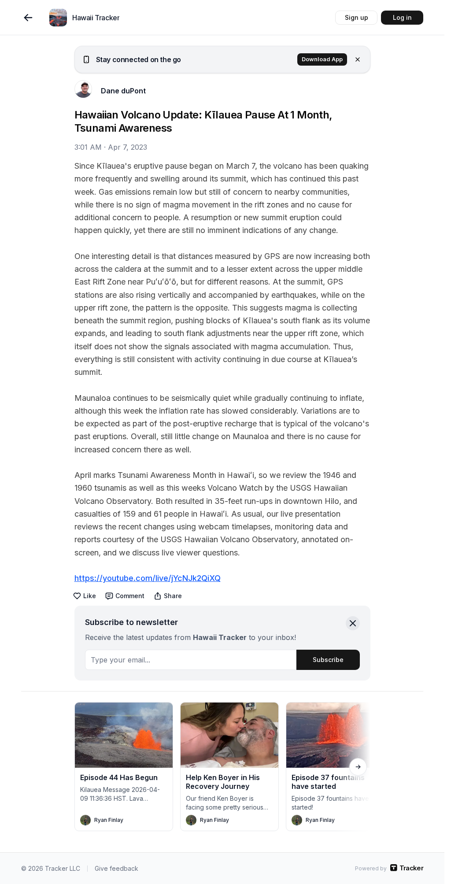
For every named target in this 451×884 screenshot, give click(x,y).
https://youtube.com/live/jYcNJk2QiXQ (147, 578)
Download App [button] (322, 59)
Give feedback (116, 868)
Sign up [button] (356, 17)
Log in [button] (402, 17)
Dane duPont (123, 90)
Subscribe (328, 659)
